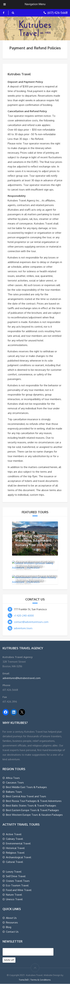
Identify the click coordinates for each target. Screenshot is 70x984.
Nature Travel (14, 894)
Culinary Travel (14, 838)
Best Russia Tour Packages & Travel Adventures (34, 801)
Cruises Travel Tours (18, 880)
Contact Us (12, 931)
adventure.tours (23, 628)
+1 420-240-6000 (24, 615)
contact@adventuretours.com (31, 622)
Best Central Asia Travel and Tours (26, 796)
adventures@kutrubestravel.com (21, 678)
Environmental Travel (18, 843)
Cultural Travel (14, 861)
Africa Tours (13, 778)
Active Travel (13, 834)
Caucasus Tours (15, 782)
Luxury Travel (13, 871)
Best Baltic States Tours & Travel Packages (31, 805)
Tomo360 (24, 979)
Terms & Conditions (40, 979)
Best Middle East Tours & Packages (26, 787)
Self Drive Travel (15, 876)
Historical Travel (15, 848)
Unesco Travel (14, 899)
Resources (12, 922)
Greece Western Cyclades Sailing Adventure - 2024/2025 (34, 565)
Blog (8, 927)
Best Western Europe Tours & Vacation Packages (34, 814)
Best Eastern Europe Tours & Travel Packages (32, 810)
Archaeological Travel (18, 857)
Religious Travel (15, 852)
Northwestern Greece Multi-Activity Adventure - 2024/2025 (36, 580)
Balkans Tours (14, 791)
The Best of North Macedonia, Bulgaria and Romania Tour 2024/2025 (33, 540)
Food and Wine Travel (18, 890)
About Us (11, 917)
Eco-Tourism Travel (17, 885)
